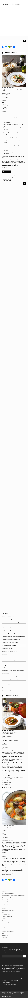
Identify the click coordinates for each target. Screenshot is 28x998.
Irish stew (4, 852)
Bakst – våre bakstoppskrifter (8, 893)
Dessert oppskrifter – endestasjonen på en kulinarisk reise (13, 895)
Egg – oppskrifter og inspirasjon (8, 901)
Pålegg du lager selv (6, 927)
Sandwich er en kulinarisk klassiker (9, 929)
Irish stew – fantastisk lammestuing (9, 627)
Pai (2, 920)
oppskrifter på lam (13, 175)
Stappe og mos (5, 935)
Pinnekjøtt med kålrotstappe (7, 684)
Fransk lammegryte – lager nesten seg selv (10, 619)
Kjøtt (3, 912)
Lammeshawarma (5, 673)
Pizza (3, 924)
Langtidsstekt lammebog (7, 630)
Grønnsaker (4, 906)
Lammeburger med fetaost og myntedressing (11, 639)
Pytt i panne (4, 687)
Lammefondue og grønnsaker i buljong (10, 642)
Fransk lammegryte (6, 784)
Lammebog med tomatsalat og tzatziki (9, 633)
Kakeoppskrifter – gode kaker (8, 910)
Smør (3, 933)
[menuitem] (6, 996)
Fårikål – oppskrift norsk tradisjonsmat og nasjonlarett (13, 622)
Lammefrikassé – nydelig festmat (9, 645)
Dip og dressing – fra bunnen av (8, 897)
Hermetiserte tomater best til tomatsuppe (10, 980)
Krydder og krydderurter (7, 916)
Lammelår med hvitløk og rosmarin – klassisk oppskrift (13, 670)
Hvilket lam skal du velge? (7, 625)
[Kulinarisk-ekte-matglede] (11, 4)
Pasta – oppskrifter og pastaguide (8, 922)
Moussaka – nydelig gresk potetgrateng (10, 679)
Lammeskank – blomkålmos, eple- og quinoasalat (12, 676)
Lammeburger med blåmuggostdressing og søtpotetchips (13, 636)
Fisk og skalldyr (5, 904)
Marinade (4, 918)
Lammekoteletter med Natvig (8, 662)
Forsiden (4, 891)
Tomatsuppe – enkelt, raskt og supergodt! (10, 984)
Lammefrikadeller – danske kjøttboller (9, 651)
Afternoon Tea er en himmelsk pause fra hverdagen (12, 978)
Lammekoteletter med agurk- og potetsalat (10, 660)
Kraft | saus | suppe (6, 914)
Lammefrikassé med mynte (7, 648)
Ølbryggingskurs (5, 937)
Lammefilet (4, 654)
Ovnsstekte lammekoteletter (8, 682)
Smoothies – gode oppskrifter (8, 931)
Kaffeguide (4, 908)
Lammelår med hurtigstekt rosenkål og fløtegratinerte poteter (12, 666)
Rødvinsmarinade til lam (7, 690)
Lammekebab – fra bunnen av (8, 657)
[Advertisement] (14, 22)
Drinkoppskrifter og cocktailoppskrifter (9, 899)
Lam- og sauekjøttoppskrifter (8, 616)
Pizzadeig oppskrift (6, 982)
